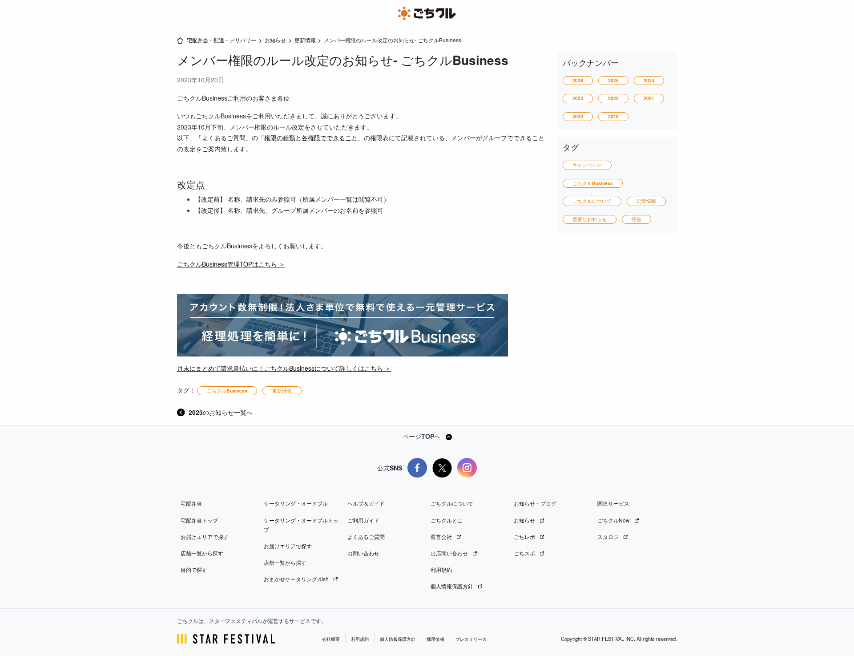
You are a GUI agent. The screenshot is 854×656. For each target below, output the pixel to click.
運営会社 (442, 536)
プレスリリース (471, 639)
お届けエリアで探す (205, 536)
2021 (649, 98)
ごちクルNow (614, 520)
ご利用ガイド (363, 520)
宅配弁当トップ (199, 520)
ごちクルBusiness (227, 390)
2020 (577, 116)
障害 (636, 219)
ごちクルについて (592, 201)
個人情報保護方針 (453, 586)
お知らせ (525, 520)
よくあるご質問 (366, 536)
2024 (649, 80)
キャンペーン (587, 165)
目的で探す (194, 569)
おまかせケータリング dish (297, 579)
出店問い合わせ (450, 553)
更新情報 (282, 390)
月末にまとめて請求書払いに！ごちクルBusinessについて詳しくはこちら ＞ (284, 368)
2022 (613, 98)
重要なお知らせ (589, 219)
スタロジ (608, 536)
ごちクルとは (447, 520)
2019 (613, 116)
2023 (577, 98)
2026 (577, 80)
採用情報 (435, 639)
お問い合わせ (363, 553)
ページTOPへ (422, 436)
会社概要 (331, 639)
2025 (613, 80)
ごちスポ (525, 553)
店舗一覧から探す (202, 553)
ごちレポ (525, 536)
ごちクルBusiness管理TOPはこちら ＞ (231, 263)
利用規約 (441, 569)
